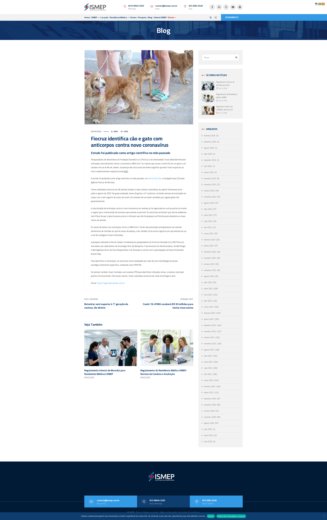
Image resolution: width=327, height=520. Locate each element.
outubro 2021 (209, 337)
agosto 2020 (209, 423)
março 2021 (208, 380)
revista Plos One (154, 178)
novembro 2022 (210, 258)
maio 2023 (208, 221)
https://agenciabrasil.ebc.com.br (111, 283)
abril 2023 (208, 227)
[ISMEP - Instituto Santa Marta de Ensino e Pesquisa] (95, 7)
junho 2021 (208, 362)
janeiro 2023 (209, 245)
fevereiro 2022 (209, 313)
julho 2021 (208, 356)
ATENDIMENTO (231, 17)
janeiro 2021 (209, 392)
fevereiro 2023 (209, 239)
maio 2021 (208, 368)
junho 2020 (208, 435)
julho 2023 (208, 209)
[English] (316, 3)
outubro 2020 (209, 411)
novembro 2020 (210, 404)
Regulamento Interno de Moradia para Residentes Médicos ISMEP (104, 372)
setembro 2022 (210, 270)
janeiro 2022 (209, 319)
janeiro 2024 (209, 172)
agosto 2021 (209, 349)
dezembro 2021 (210, 325)
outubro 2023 (209, 190)
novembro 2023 (210, 184)
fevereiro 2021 (209, 386)
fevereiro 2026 (209, 135)
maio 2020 (208, 441)
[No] (324, 516)
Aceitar (211, 516)
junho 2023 (208, 215)
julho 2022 (208, 282)
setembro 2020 (210, 417)
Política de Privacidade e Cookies (231, 516)
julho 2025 (208, 154)
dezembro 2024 (210, 160)
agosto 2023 (209, 203)
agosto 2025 (209, 148)
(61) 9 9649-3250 (136, 6)
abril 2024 (208, 166)
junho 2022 (208, 288)
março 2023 (208, 233)
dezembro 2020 (210, 398)
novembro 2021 (210, 331)
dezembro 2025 (210, 141)
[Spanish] (323, 3)
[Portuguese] (320, 3)
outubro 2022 (209, 264)
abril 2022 (208, 300)
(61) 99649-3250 (157, 500)
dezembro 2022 (210, 251)
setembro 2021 (210, 343)
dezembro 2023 (210, 178)
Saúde (126, 131)
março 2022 (208, 306)
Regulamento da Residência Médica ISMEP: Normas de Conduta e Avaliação (163, 372)
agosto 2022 (209, 276)
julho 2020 (208, 429)
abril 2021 (208, 374)
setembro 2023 (210, 196)
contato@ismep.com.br (166, 6)
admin (116, 131)
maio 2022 (208, 294)
